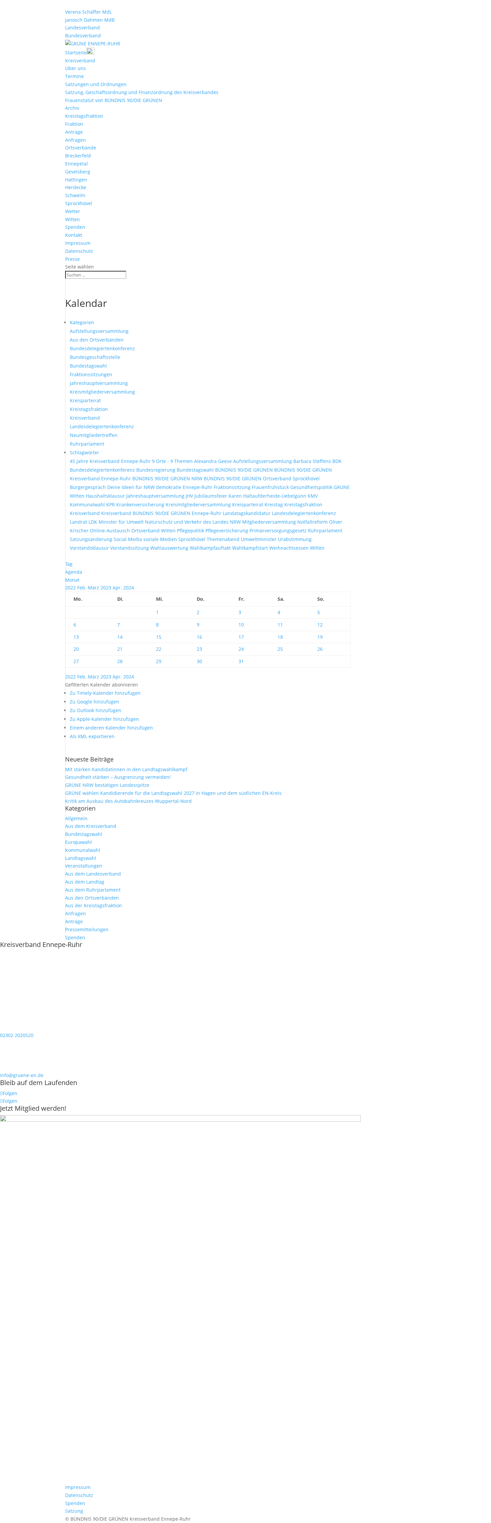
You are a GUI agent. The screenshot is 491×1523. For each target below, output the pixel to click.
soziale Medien (160, 539)
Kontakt (73, 235)
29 (158, 661)
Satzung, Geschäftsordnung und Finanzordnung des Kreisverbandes (141, 92)
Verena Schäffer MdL (88, 12)
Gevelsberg (77, 171)
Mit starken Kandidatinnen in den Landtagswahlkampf (126, 769)
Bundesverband (83, 35)
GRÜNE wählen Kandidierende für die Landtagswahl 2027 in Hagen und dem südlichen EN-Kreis (173, 793)
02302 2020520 (16, 1035)
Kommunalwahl (88, 504)
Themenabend (224, 539)
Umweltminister (259, 539)
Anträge (74, 132)
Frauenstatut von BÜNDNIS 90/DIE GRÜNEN (113, 100)
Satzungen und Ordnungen (96, 84)
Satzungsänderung (92, 539)
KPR (111, 504)
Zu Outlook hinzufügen (95, 710)
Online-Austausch (110, 530)
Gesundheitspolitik (312, 487)
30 (199, 661)
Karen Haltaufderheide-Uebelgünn (268, 496)
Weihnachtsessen (289, 548)
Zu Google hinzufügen (94, 701)
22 (158, 649)
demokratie (169, 487)
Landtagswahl (80, 858)
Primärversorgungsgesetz (279, 530)
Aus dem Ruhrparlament (93, 890)
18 (280, 637)
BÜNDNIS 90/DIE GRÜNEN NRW (168, 478)
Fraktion (74, 124)
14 (120, 637)
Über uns (75, 68)
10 (241, 624)
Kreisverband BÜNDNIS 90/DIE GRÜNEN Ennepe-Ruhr (162, 513)
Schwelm (75, 195)
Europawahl (78, 842)
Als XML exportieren (92, 736)
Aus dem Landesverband (93, 874)
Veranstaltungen (83, 866)
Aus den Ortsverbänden (97, 340)
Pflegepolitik (191, 530)
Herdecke (75, 187)
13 (76, 637)
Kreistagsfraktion (84, 116)
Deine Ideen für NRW (131, 487)
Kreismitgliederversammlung (102, 392)
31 (241, 661)
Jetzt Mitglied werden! (33, 1108)
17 (241, 637)
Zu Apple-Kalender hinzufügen (104, 719)
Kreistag (274, 504)
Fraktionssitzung (233, 487)
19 (320, 637)
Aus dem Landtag (84, 882)
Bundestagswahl (88, 366)
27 (76, 661)
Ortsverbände (80, 147)
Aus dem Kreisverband (90, 826)
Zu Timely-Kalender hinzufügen (105, 693)
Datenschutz (79, 251)
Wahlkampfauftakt (211, 548)
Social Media (128, 539)
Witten (72, 219)
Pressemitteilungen (87, 929)
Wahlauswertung (170, 548)
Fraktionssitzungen (91, 374)
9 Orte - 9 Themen (173, 461)
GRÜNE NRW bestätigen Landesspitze (107, 785)
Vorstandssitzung (130, 548)
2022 (71, 587)
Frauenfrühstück (271, 487)
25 (280, 649)
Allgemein (76, 818)
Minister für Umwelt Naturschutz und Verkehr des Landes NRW (170, 522)
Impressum (78, 243)
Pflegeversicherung (227, 530)
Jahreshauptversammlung (99, 383)
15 (158, 637)
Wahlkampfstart (250, 548)
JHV (190, 496)
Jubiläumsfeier (211, 496)
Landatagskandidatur (247, 513)
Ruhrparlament (87, 444)
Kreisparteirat (85, 400)
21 (120, 649)
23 (199, 649)
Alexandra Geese (213, 461)
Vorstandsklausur (90, 548)
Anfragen (75, 140)
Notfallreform (313, 522)
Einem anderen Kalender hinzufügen (111, 727)
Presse (72, 259)
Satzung (74, 1511)
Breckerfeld (78, 155)
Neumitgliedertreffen (94, 435)
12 (320, 624)
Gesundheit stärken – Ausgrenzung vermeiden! (118, 777)
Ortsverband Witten (154, 530)
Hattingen (76, 179)
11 (280, 624)
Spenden (75, 227)
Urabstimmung (295, 539)
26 (320, 649)
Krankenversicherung (141, 504)
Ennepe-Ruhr (198, 487)
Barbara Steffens (312, 461)
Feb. (82, 587)
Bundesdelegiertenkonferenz (102, 348)
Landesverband (82, 27)
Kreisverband (80, 60)
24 (241, 649)
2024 (128, 587)
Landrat (79, 522)
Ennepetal (76, 163)
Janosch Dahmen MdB (90, 20)
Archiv (72, 108)
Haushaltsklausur (106, 496)
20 (76, 649)
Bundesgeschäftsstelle (95, 357)
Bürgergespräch (88, 487)
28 (120, 661)
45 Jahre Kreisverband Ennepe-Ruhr (111, 461)
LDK (94, 522)
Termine (74, 76)
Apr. (118, 587)
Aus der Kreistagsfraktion (93, 905)
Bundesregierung (156, 470)
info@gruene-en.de (21, 1075)
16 (199, 637)
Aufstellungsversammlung (99, 331)
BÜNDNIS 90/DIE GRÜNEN (244, 470)
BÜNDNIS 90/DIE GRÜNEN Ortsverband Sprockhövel (262, 478)
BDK (337, 461)
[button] (101, 684)
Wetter (72, 211)
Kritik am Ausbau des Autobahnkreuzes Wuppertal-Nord (128, 801)
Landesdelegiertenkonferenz (102, 426)
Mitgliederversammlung (269, 522)
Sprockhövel (78, 203)
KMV (313, 496)
